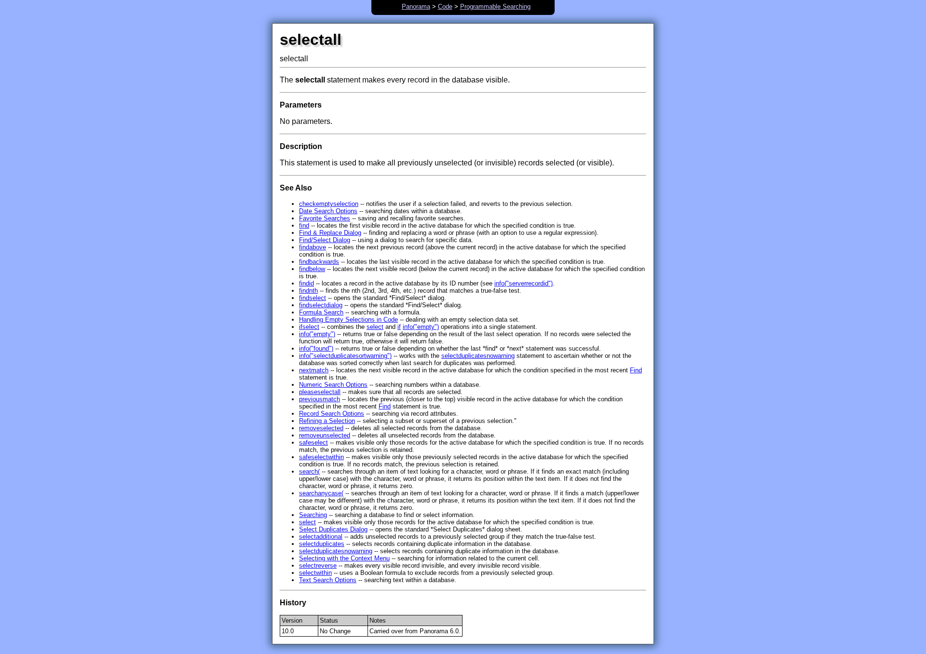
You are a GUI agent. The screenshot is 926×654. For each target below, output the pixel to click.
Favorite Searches (324, 218)
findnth (308, 290)
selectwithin (315, 572)
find (304, 225)
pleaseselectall (319, 391)
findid (306, 283)
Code (445, 6)
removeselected (321, 428)
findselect (312, 297)
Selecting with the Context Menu (344, 558)
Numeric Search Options (333, 384)
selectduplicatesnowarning (478, 355)
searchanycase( (321, 493)
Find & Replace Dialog (330, 232)
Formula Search (321, 312)
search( (309, 471)
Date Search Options (328, 211)
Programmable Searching (495, 6)
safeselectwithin (321, 457)
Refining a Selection (327, 420)
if (399, 326)
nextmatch (313, 370)
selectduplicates (321, 543)
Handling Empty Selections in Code (348, 319)
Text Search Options (327, 580)
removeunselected (324, 435)
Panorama (416, 6)
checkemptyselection (328, 203)
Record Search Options (331, 413)
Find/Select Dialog (324, 240)
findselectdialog (320, 305)
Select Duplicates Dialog (333, 529)
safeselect (313, 442)
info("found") (316, 348)
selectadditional (320, 536)
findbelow (312, 268)
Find (636, 370)
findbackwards (319, 261)
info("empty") (421, 326)
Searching (313, 514)
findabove (312, 247)
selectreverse (318, 565)
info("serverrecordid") (523, 283)
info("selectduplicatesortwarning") (345, 355)
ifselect (309, 326)
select (375, 326)
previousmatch (319, 399)
